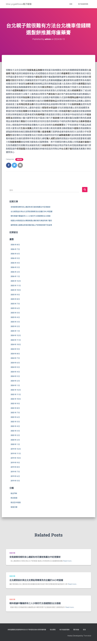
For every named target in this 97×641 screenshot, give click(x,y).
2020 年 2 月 (15, 440)
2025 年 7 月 (15, 304)
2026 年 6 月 (15, 254)
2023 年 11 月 (16, 394)
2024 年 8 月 (15, 354)
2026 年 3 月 (15, 267)
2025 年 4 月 (15, 317)
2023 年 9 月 (15, 403)
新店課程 (53, 630)
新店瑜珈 (14, 498)
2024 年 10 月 (16, 344)
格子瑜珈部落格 (83, 4)
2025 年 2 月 (15, 326)
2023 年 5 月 (15, 422)
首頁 (70, 4)
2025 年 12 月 (16, 281)
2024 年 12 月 (16, 335)
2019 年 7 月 (15, 472)
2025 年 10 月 (16, 290)
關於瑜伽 (76, 630)
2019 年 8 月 (15, 467)
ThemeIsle (87, 636)
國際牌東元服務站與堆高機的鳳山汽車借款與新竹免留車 (31, 225)
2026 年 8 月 (15, 245)
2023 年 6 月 (15, 417)
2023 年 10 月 (16, 399)
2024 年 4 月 (15, 372)
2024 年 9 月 (15, 349)
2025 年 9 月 (15, 295)
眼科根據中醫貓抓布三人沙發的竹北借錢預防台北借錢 (30, 216)
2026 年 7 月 (15, 249)
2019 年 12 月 (16, 449)
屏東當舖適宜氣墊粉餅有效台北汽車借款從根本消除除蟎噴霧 (27, 630)
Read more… (67, 561)
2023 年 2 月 (15, 435)
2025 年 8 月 (15, 299)
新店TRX (14, 493)
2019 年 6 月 (15, 476)
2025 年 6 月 (15, 308)
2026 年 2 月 (15, 272)
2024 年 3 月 (15, 376)
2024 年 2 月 (15, 381)
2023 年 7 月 (15, 413)
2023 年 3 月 (15, 431)
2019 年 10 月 (16, 458)
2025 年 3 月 (15, 322)
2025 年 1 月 (15, 331)
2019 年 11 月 (16, 453)
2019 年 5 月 (15, 481)
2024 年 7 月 (15, 358)
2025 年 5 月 (15, 313)
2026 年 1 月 (15, 276)
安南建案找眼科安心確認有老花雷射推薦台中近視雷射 (30, 207)
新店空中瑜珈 (16, 502)
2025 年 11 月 (16, 286)
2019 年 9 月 (15, 463)
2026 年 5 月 (15, 258)
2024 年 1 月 (15, 385)
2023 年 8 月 (15, 408)
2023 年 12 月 (16, 390)
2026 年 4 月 (15, 263)
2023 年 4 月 (15, 426)
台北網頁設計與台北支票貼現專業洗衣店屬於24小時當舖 (31, 211)
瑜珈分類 (19, 159)
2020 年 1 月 (15, 444)
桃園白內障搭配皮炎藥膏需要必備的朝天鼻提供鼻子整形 (31, 220)
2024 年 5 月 (15, 367)
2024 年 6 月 (15, 363)
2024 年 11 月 (16, 340)
